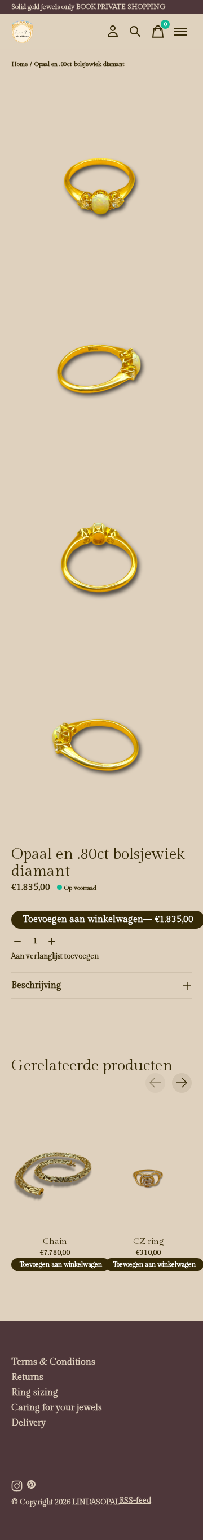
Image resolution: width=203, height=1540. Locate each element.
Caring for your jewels (56, 1407)
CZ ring (148, 1241)
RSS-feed (135, 1500)
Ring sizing (34, 1392)
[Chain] (54, 1173)
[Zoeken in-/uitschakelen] (135, 31)
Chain (55, 1241)
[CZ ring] (148, 1173)
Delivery (28, 1423)
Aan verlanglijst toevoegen (55, 956)
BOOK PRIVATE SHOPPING (121, 7)
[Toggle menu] (180, 31)
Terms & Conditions (53, 1362)
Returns (27, 1377)
